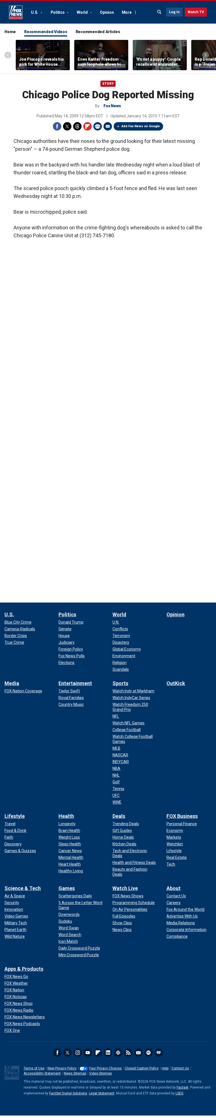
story (108, 84)
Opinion (107, 12)
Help (165, 1068)
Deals (118, 816)
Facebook (57, 126)
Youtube (88, 1052)
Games (66, 888)
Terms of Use (34, 1068)
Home (10, 31)
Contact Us (180, 1068)
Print (97, 126)
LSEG (179, 1093)
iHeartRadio (158, 1052)
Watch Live (125, 888)
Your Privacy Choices (105, 1068)
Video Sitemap (100, 1073)
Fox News (15, 12)
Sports (120, 683)
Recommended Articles (98, 31)
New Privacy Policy (62, 1068)
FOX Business (182, 816)
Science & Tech (22, 888)
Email (108, 126)
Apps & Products (23, 969)
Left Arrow (7, 55)
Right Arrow (205, 55)
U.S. (35, 12)
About (173, 888)
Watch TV (196, 12)
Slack (118, 1052)
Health (66, 816)
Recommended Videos (45, 31)
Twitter (67, 126)
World (83, 12)
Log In (174, 12)
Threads (77, 126)
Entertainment (75, 683)
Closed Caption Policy (142, 1068)
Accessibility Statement (42, 1073)
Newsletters (138, 1052)
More (127, 12)
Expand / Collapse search (159, 12)
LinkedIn (108, 1052)
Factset (182, 1087)
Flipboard (87, 126)
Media (11, 683)
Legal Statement (101, 1093)
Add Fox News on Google (141, 126)
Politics (58, 12)
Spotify (148, 1052)
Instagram (77, 1052)
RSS (128, 1052)
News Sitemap (75, 1073)
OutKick (175, 683)
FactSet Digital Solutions (68, 1093)
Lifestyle (14, 816)
